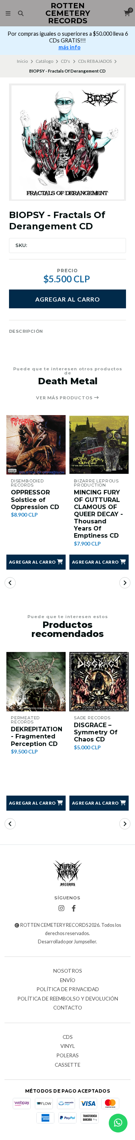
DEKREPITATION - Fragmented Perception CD (36, 736)
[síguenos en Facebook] (74, 908)
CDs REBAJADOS (95, 61)
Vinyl (67, 1046)
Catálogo (44, 61)
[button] (36, 562)
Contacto (67, 1008)
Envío (67, 980)
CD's (65, 61)
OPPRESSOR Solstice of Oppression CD (35, 499)
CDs (68, 1037)
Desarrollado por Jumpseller (67, 941)
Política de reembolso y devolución (67, 999)
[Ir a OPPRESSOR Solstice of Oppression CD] (36, 444)
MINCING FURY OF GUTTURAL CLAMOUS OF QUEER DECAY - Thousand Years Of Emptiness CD (98, 514)
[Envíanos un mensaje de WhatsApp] (118, 1123)
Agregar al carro (67, 299)
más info (69, 47)
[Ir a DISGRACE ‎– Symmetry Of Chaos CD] (99, 681)
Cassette (67, 1065)
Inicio (22, 61)
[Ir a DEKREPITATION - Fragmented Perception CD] (36, 681)
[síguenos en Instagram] (61, 908)
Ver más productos (65, 398)
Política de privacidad (67, 989)
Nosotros (67, 971)
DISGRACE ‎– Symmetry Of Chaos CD (95, 732)
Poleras (67, 1055)
